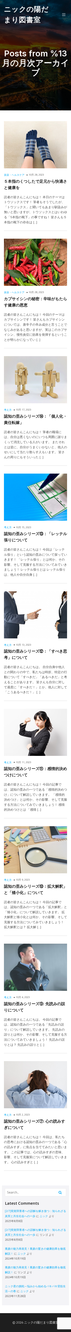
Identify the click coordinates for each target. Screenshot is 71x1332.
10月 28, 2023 (36, 174)
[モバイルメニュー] (63, 14)
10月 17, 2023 (23, 409)
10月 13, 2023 (23, 644)
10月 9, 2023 (23, 879)
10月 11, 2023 (23, 762)
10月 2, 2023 (23, 1114)
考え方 (8, 410)
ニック (44, 1216)
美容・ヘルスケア (14, 175)
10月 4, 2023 (23, 997)
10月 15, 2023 (23, 527)
